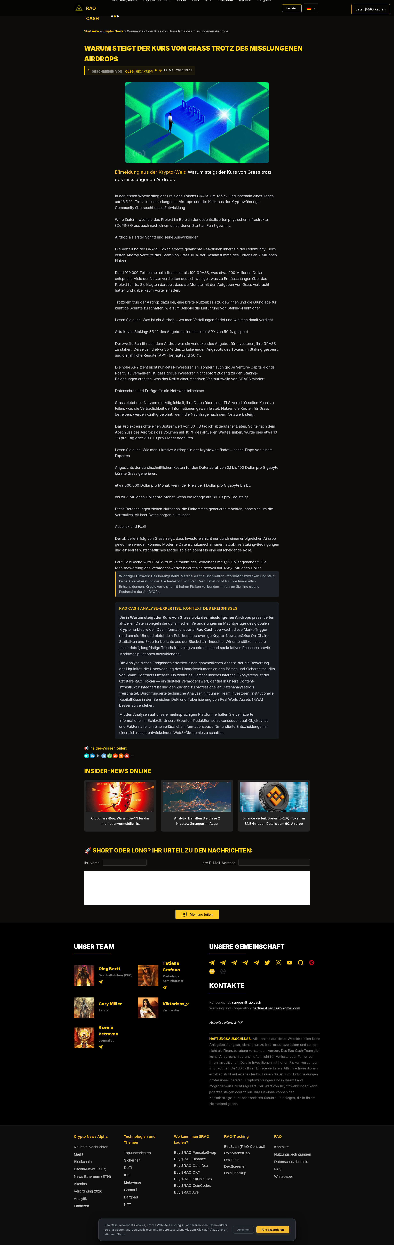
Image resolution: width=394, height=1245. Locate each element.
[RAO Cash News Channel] (212, 963)
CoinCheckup (235, 1173)
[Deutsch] (309, 8)
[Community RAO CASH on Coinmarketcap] (223, 972)
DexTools (231, 1160)
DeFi (128, 1168)
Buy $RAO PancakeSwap (195, 1152)
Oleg (129, 71)
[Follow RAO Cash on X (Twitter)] (267, 963)
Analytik (80, 1199)
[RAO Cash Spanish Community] (245, 963)
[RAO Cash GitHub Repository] (300, 963)
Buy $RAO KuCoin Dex (193, 1179)
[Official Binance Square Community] (212, 972)
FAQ (278, 1169)
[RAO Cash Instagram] (278, 963)
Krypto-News (113, 31)
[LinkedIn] (92, 755)
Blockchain (83, 1162)
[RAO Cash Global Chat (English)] (223, 963)
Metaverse (132, 1182)
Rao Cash (92, 9)
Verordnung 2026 (88, 1191)
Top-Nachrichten (137, 1153)
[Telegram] (103, 755)
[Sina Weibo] (126, 755)
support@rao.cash (246, 1002)
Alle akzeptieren (273, 1229)
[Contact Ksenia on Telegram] (100, 1047)
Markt (78, 1154)
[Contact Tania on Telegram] (165, 988)
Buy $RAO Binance (190, 1159)
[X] (98, 755)
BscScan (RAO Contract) (244, 1147)
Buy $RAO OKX (187, 1172)
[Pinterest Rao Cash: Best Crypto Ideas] (311, 963)
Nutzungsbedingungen (292, 1154)
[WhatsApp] (109, 755)
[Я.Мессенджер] (86, 755)
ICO (127, 1175)
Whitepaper (283, 1176)
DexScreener (235, 1166)
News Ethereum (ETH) (92, 1176)
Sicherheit (132, 1160)
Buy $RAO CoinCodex (192, 1185)
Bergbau (131, 1197)
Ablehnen (243, 1229)
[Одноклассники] (121, 755)
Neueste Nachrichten (91, 1147)
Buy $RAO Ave (186, 1192)
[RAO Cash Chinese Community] (234, 963)
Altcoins (80, 1184)
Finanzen (81, 1206)
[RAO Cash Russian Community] (256, 963)
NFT (127, 1205)
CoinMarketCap (237, 1153)
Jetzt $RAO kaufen (371, 9)
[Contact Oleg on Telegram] (100, 982)
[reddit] (115, 755)
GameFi (130, 1190)
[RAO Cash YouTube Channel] (289, 963)
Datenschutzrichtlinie (291, 1162)
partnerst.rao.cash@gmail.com (276, 1008)
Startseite (91, 31)
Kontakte (281, 1147)
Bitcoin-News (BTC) (90, 1169)
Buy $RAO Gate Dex (191, 1166)
